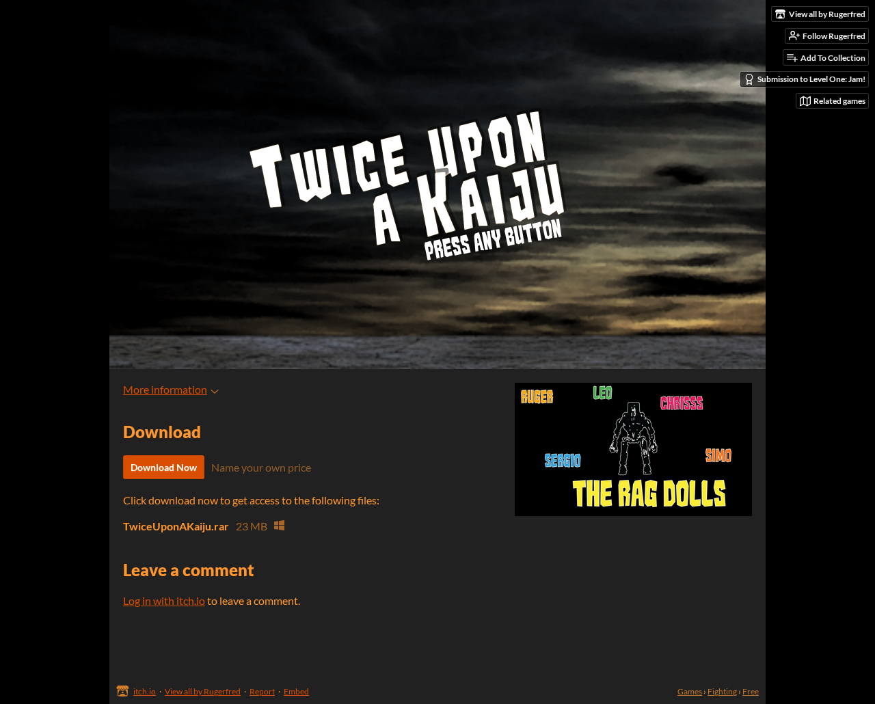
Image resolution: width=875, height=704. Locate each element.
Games (689, 691)
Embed (296, 691)
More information (165, 389)
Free (750, 691)
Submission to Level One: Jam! (811, 79)
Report (262, 691)
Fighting (722, 691)
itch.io (144, 691)
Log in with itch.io (164, 600)
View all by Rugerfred (203, 691)
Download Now (164, 467)
